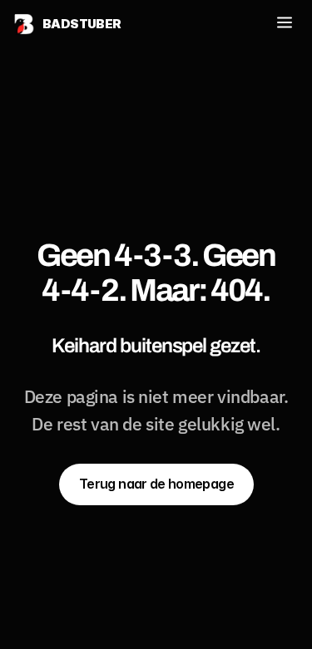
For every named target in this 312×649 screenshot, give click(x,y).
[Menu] (284, 23)
